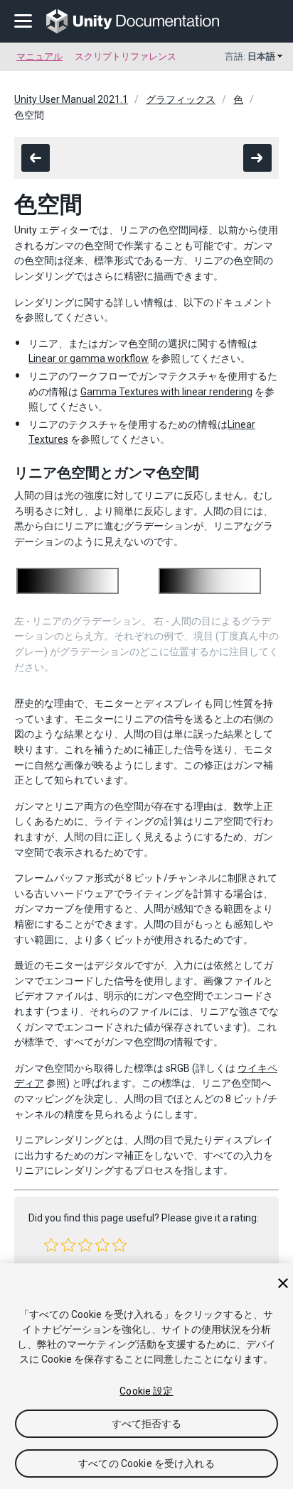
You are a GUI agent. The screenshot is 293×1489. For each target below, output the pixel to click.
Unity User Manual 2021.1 (71, 99)
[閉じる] (283, 1283)
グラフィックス (180, 99)
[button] (51, 1244)
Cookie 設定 (146, 1391)
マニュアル (39, 56)
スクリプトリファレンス (125, 56)
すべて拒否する (147, 1423)
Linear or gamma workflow (88, 358)
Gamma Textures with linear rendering (166, 391)
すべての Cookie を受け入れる (146, 1463)
